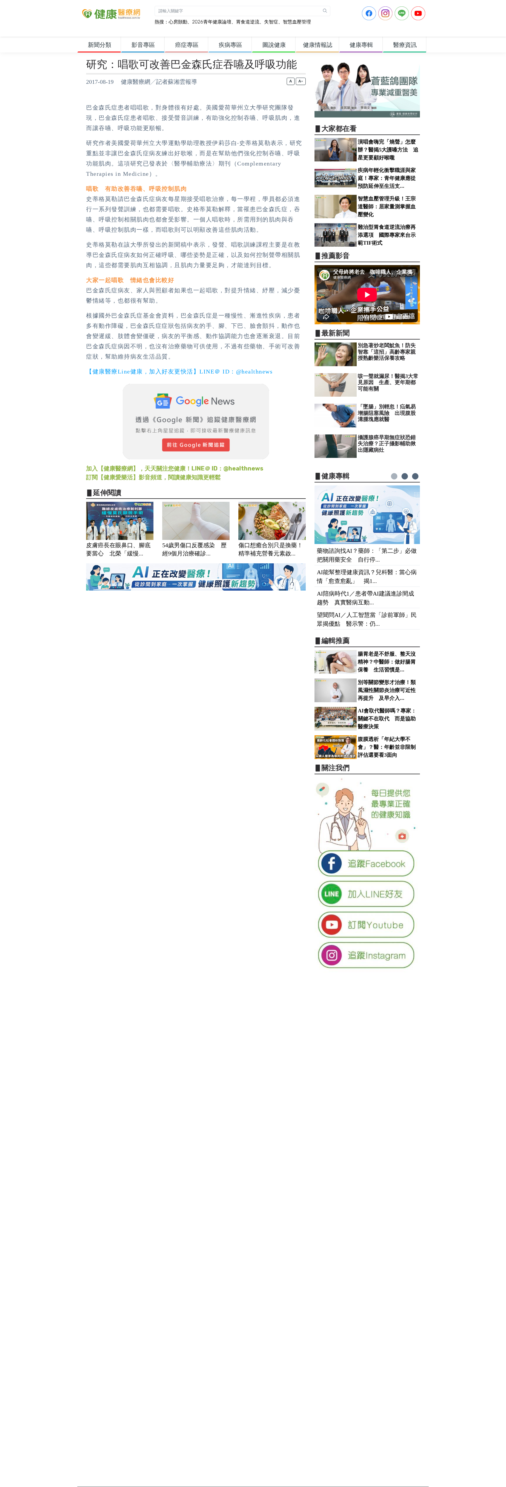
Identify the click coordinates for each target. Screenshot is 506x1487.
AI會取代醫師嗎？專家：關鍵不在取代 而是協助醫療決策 (387, 718)
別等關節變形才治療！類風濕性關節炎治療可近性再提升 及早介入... (387, 690)
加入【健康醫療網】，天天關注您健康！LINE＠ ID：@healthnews (174, 468)
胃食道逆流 (247, 22)
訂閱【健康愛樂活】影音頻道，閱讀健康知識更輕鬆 (153, 477)
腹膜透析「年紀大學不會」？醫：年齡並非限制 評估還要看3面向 (389, 747)
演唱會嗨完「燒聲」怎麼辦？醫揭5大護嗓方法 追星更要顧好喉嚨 (388, 150)
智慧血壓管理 (297, 22)
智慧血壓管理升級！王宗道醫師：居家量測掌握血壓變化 (387, 206)
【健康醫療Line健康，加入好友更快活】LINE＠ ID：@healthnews (179, 371)
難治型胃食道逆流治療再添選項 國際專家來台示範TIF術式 (387, 235)
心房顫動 (178, 22)
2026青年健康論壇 (211, 22)
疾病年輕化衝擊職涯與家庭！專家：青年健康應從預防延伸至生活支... (387, 178)
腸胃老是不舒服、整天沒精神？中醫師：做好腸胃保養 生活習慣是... (387, 662)
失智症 (271, 22)
